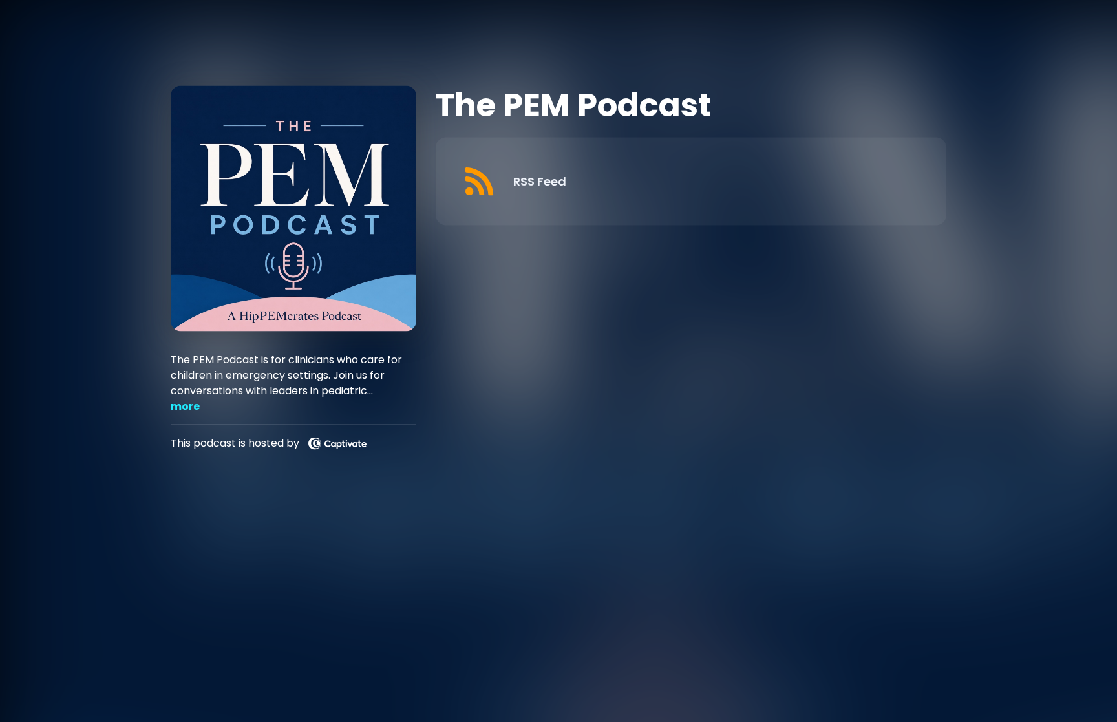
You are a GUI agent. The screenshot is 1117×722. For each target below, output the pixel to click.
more (185, 405)
